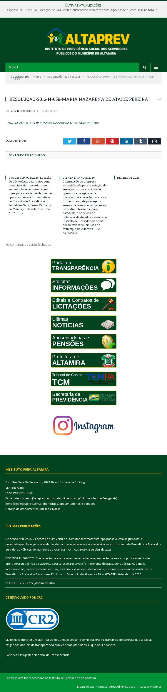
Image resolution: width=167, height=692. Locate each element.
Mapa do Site (86, 687)
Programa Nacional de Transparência (45, 655)
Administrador (21, 111)
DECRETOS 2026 (128, 177)
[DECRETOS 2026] (138, 169)
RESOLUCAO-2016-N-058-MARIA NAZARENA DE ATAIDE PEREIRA (52, 123)
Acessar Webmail (150, 687)
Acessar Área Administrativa (116, 687)
